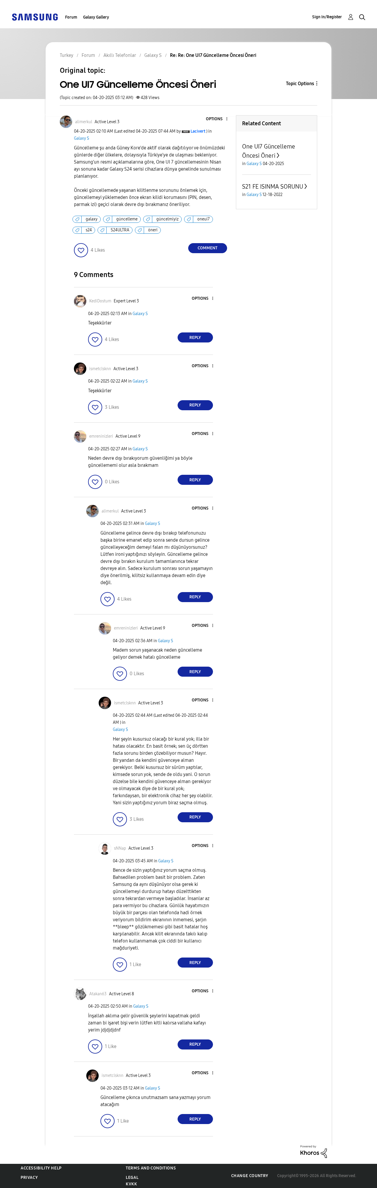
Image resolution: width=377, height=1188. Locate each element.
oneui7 (203, 219)
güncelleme (127, 219)
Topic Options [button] (300, 83)
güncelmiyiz (167, 219)
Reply (195, 337)
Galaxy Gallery (96, 17)
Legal (132, 1177)
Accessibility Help (41, 1168)
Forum (71, 17)
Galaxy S (81, 138)
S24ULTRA (120, 230)
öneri (153, 230)
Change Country (249, 1175)
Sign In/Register (327, 16)
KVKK (131, 1184)
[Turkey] (35, 16)
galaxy (91, 219)
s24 (89, 230)
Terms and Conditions (151, 1168)
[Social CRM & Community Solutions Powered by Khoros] (313, 1151)
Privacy (29, 1177)
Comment (207, 248)
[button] (216, 119)
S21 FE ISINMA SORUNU (272, 186)
